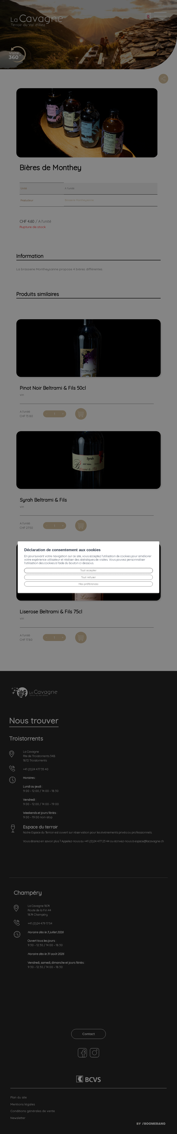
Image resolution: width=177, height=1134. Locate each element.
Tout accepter (88, 570)
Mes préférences (88, 584)
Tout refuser (88, 577)
